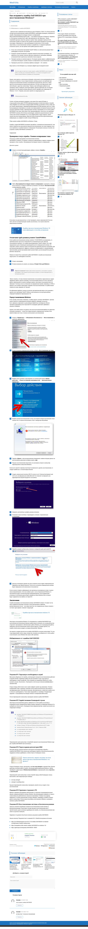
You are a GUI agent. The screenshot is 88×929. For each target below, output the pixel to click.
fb (68, 928)
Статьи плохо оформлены (66, 79)
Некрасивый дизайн (65, 86)
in (74, 928)
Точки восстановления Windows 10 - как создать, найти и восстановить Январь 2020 (26, 867)
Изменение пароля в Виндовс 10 (66, 114)
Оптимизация (21, 7)
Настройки (12, 7)
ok (62, 928)
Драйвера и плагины (46, 7)
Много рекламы (64, 84)
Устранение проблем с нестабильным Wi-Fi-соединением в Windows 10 (68, 57)
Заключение (13, 25)
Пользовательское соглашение (35, 922)
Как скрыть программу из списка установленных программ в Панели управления (67, 173)
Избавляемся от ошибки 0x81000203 (20, 28)
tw (71, 928)
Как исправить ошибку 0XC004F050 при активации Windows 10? (38, 865)
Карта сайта (44, 922)
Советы (73, 7)
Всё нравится (63, 77)
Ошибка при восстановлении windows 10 (36, 612)
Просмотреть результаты (68, 91)
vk (77, 928)
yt (65, 928)
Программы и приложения (62, 7)
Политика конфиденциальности (23, 922)
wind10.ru (14, 2)
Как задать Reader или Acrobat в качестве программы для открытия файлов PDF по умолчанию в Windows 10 (68, 42)
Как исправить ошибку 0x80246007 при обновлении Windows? (68, 23)
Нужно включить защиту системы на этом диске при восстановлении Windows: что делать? (37, 759)
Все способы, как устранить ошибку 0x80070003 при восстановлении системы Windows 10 (14, 867)
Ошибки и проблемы (33, 7)
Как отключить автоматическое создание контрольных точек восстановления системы (50, 867)
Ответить (19, 905)
